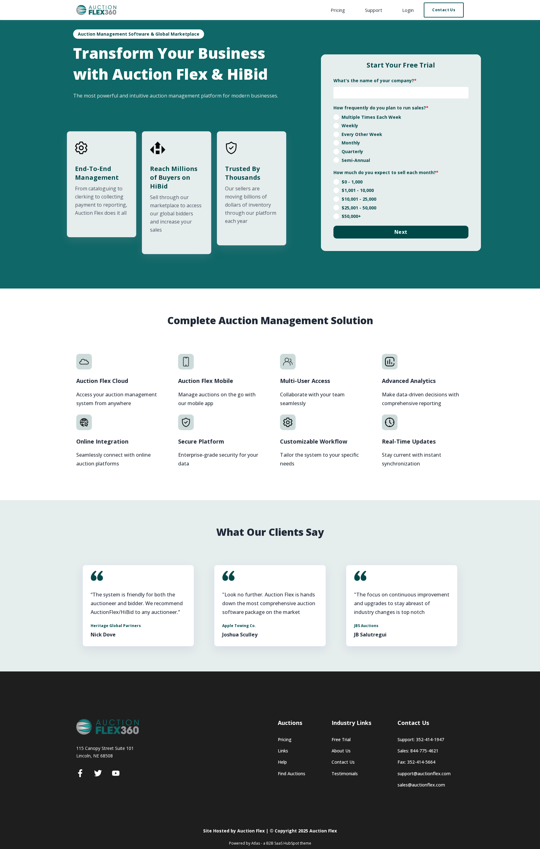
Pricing (285, 739)
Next (401, 232)
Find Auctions (291, 773)
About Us (341, 750)
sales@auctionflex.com (421, 784)
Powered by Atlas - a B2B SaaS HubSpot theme (270, 843)
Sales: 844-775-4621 (418, 750)
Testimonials (345, 773)
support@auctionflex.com (424, 773)
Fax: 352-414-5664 (416, 762)
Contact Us (343, 762)
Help (282, 762)
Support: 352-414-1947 (421, 739)
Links (283, 750)
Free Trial (341, 739)
